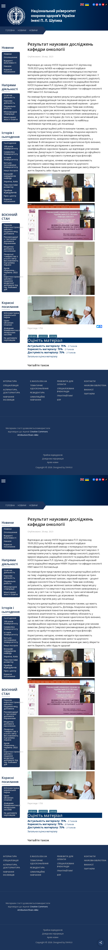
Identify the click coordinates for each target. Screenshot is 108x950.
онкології (43, 336)
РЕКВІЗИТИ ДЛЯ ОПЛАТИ (65, 383)
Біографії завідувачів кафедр (10, 176)
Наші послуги (11, 170)
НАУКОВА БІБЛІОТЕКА (95, 385)
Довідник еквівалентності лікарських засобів (11, 331)
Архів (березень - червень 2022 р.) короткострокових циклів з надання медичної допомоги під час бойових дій (11, 279)
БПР (59, 399)
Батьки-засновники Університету (11, 165)
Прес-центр (10, 196)
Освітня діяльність (9, 96)
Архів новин (52, 462)
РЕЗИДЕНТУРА (37, 392)
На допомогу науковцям (10, 339)
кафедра (33, 336)
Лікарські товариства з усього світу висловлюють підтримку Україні (11, 259)
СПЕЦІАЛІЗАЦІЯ (10, 385)
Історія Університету (11, 158)
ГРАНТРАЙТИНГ (65, 395)
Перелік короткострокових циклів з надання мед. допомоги (11, 229)
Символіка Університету (11, 153)
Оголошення (10, 57)
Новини (8, 54)
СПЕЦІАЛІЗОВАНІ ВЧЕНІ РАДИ (65, 390)
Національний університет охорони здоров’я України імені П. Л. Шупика (53, 16)
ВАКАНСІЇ (89, 389)
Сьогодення (10, 143)
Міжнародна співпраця (10, 113)
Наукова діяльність (9, 102)
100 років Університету (11, 147)
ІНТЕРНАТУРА (10, 381)
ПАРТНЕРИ (89, 393)
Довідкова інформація (53, 458)
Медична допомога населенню (9, 248)
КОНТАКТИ (89, 381)
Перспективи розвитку (11, 186)
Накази (7, 66)
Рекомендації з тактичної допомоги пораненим (11, 240)
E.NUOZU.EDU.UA (38, 381)
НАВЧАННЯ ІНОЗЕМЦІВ (8, 398)
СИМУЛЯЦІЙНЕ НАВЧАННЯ (37, 398)
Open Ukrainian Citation (8, 322)
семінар (53, 336)
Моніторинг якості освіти (11, 118)
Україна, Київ (11, 181)
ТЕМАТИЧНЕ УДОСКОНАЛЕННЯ (39, 387)
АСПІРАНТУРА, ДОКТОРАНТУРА (11, 391)
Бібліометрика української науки (11, 315)
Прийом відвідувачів (10, 191)
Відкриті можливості (10, 61)
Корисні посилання (9, 70)
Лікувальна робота (9, 107)
